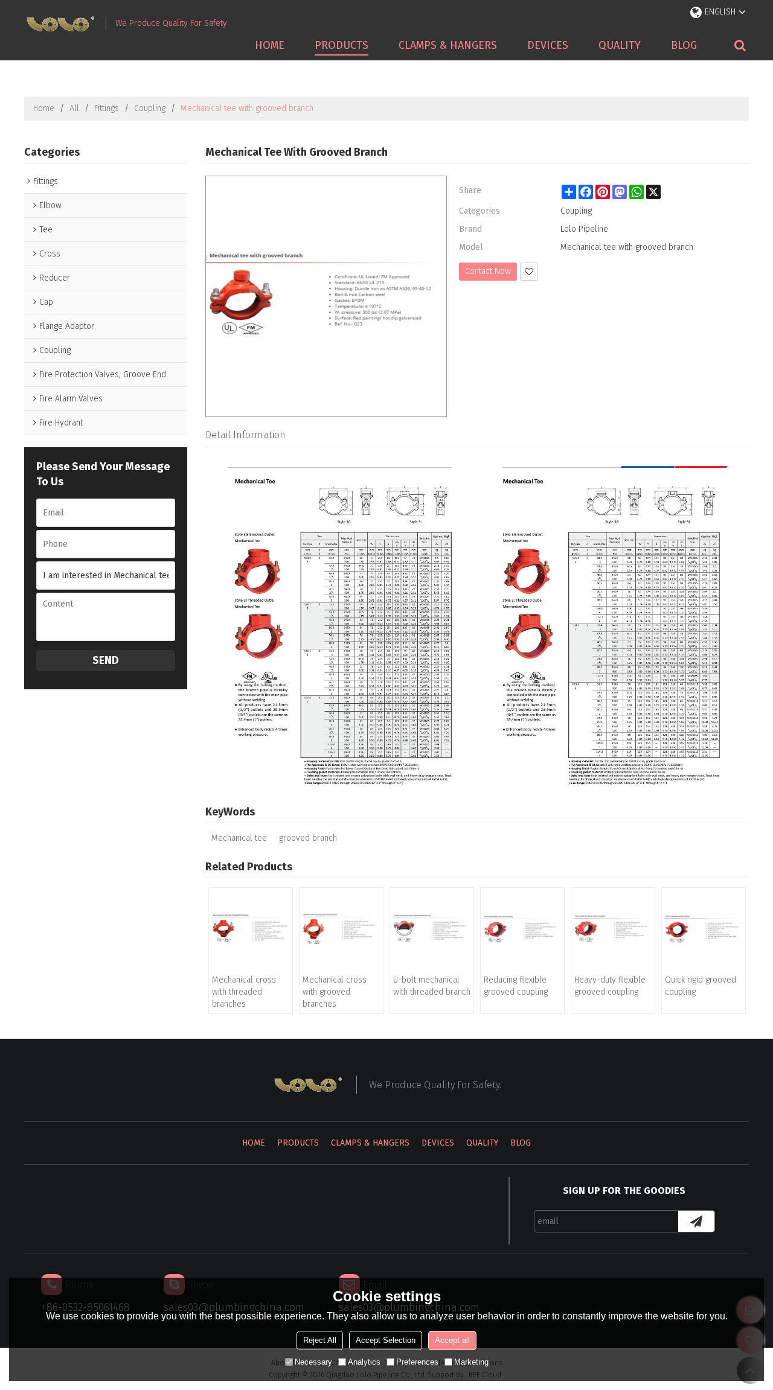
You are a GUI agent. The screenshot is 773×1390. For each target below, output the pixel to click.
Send (105, 660)
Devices (547, 45)
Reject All (319, 1340)
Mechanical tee (239, 838)
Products (341, 45)
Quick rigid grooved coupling (700, 986)
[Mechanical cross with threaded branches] (250, 929)
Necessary (313, 1361)
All (74, 108)
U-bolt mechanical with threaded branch (431, 986)
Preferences (417, 1361)
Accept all (452, 1340)
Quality (619, 45)
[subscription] (696, 1221)
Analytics (364, 1361)
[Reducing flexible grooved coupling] (522, 929)
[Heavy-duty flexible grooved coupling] (613, 929)
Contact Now (488, 271)
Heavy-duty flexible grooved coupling (610, 986)
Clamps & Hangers (448, 45)
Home (269, 45)
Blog (684, 45)
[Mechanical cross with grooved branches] (341, 929)
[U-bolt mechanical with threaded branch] (431, 929)
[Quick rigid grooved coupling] (703, 929)
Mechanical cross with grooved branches (335, 992)
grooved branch (308, 838)
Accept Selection (385, 1340)
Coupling (149, 108)
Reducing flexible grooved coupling (516, 986)
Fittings (106, 108)
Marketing (471, 1361)
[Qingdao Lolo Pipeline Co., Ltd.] (60, 24)
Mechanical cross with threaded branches (244, 992)
